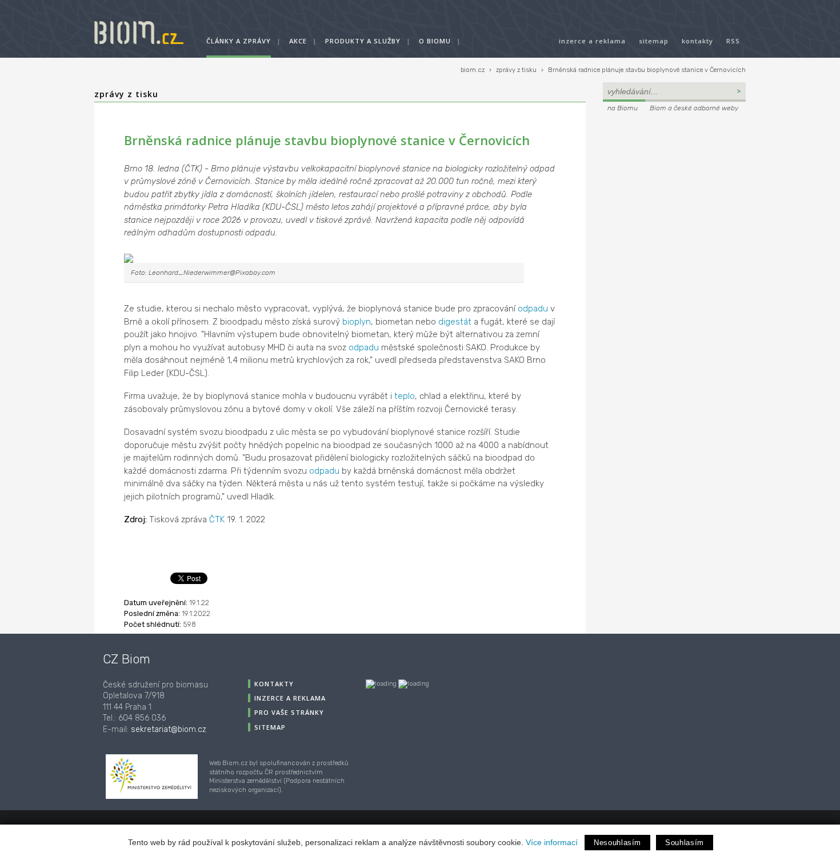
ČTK (217, 519)
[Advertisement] (674, 192)
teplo (404, 396)
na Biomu (622, 108)
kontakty (697, 41)
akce (298, 41)
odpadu (533, 308)
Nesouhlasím (617, 842)
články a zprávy (238, 41)
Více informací (552, 842)
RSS (733, 41)
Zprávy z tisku (126, 94)
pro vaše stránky (289, 712)
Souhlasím (684, 842)
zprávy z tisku (516, 70)
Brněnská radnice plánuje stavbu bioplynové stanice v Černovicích (647, 70)
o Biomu (435, 41)
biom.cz (473, 70)
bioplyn (356, 322)
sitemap (654, 41)
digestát (454, 322)
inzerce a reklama (592, 41)
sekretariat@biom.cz (168, 729)
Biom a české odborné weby (694, 108)
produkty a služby (363, 41)
